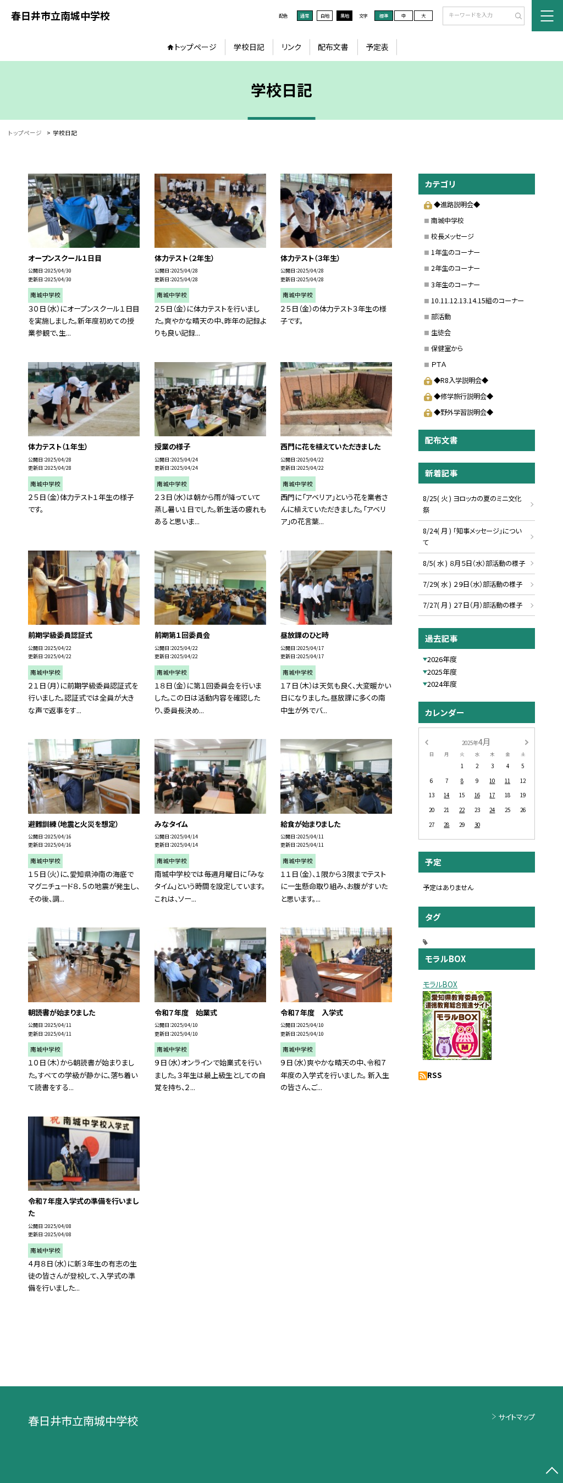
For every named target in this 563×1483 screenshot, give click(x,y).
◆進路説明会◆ (456, 204)
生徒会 (441, 332)
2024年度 (442, 684)
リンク (291, 46)
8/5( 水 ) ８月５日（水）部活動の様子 (474, 563)
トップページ (195, 46)
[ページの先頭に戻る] (551, 1471)
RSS (434, 1075)
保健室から (447, 348)
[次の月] (526, 741)
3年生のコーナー (455, 285)
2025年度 (442, 671)
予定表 (377, 46)
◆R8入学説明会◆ (461, 380)
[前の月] (426, 741)
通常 (304, 15)
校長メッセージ (452, 236)
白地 (325, 15)
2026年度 (442, 659)
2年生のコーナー (455, 268)
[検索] (515, 16)
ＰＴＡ (438, 364)
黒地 (344, 15)
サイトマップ (516, 1417)
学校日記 (249, 46)
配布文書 (333, 46)
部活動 (441, 316)
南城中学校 (447, 220)
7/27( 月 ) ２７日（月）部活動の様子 (472, 605)
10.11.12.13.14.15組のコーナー (477, 301)
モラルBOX (440, 984)
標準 (383, 15)
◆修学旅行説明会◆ (463, 396)
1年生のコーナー (455, 252)
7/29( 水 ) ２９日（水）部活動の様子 (472, 584)
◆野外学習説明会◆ (463, 412)
